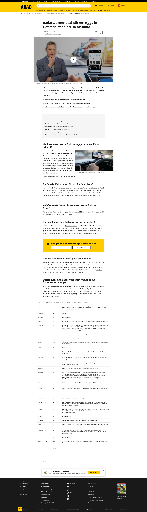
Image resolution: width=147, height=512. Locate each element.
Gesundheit (93, 1)
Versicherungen (45, 483)
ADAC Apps (22, 481)
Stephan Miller (48, 34)
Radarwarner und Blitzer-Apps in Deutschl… (79, 13)
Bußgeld (96, 212)
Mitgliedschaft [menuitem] (40, 10)
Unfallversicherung (56, 1)
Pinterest (72, 499)
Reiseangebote (45, 500)
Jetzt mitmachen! (94, 472)
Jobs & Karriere (92, 483)
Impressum (41, 509)
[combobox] (63, 6)
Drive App (22, 489)
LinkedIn (72, 496)
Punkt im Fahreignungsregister (62, 214)
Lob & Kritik (91, 492)
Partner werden (92, 486)
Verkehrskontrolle (71, 226)
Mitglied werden (36, 1)
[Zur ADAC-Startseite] (26, 7)
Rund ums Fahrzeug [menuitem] (64, 10)
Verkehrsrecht (38, 13)
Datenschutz (54, 509)
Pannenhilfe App (24, 483)
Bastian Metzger (57, 34)
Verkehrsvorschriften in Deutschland (55, 13)
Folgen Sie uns (70, 481)
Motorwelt (119, 481)
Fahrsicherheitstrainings (47, 492)
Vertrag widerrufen (107, 509)
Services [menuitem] (92, 10)
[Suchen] (89, 6)
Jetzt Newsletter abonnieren (81, 247)
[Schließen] (103, 471)
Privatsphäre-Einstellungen (72, 509)
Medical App (23, 486)
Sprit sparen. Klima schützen (81, 1)
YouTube (72, 486)
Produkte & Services (45, 481)
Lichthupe (99, 270)
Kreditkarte (46, 1)
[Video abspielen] (73, 60)
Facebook (72, 483)
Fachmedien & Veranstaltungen (96, 500)
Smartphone (66, 168)
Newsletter (91, 494)
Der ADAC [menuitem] (107, 10)
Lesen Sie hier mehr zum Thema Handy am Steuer (59, 177)
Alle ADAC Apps (23, 494)
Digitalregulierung (90, 509)
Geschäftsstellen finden (94, 489)
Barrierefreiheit (123, 509)
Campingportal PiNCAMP (47, 503)
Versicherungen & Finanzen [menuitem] (80, 10)
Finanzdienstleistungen (47, 489)
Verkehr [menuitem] (99, 10)
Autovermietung (45, 486)
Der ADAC (90, 481)
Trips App (22, 492)
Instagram (72, 490)
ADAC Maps (44, 497)
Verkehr (28, 13)
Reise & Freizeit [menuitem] (52, 10)
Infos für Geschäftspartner (95, 497)
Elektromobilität (67, 1)
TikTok (71, 493)
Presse (90, 503)
